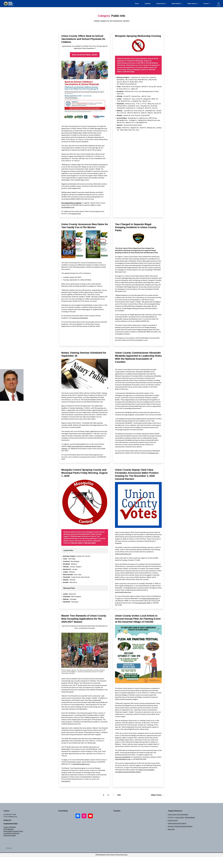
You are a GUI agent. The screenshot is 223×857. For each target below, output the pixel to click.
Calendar (148, 3)
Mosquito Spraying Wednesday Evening (138, 36)
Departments (160, 3)
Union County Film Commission (178, 814)
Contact (206, 3)
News (137, 3)
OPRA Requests (8, 829)
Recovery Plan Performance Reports (180, 826)
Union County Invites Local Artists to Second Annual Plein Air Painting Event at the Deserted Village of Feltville (138, 618)
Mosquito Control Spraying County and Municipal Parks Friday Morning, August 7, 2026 (84, 472)
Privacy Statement (9, 827)
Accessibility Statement (11, 833)
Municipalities (176, 3)
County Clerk (179, 817)
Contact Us (7, 820)
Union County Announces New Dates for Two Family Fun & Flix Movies (84, 226)
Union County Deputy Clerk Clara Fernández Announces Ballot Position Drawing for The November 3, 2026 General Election (136, 474)
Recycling (171, 829)
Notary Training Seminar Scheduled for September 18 (83, 354)
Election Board (190, 817)
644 (119, 795)
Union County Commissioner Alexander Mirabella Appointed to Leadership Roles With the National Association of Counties (138, 357)
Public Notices (192, 3)
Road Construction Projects (177, 823)
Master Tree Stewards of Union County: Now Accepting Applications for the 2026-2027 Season (84, 618)
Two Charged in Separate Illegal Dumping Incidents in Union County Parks (135, 227)
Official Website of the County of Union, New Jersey (111, 855)
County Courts (173, 820)
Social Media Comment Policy (13, 831)
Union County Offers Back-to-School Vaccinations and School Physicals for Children (83, 39)
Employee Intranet (9, 835)
